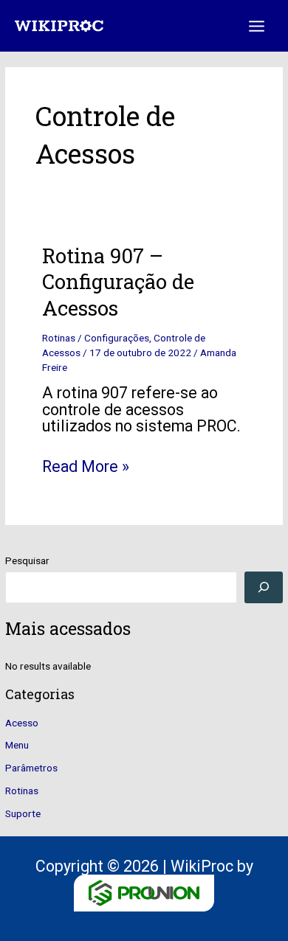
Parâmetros (31, 768)
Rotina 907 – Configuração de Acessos (118, 281)
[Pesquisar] (263, 587)
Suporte (23, 813)
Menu (17, 745)
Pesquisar (27, 560)
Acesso (21, 723)
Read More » (85, 467)
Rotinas (21, 790)
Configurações (116, 338)
